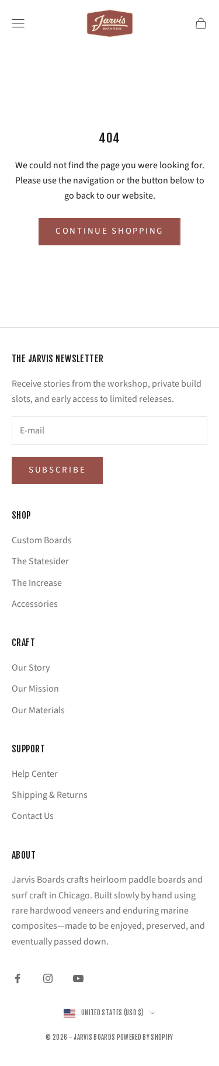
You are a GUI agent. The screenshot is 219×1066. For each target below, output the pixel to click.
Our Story (31, 667)
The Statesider (40, 561)
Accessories (35, 604)
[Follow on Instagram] (48, 978)
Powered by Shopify (145, 1037)
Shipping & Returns (50, 795)
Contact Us (33, 816)
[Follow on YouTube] (78, 978)
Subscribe (57, 470)
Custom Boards (42, 540)
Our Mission (35, 688)
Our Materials (38, 710)
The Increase (37, 583)
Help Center (35, 774)
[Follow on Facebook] (17, 978)
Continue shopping (109, 231)
